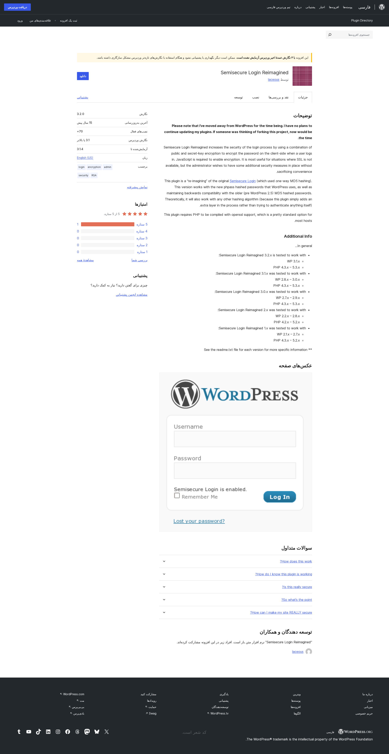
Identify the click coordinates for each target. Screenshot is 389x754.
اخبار (370, 700)
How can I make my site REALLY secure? (281, 612)
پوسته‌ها (296, 700)
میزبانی (368, 707)
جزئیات (303, 97)
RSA (94, 175)
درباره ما (367, 694)
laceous (273, 79)
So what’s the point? (296, 600)
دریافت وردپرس (17, 7)
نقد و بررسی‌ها (279, 97)
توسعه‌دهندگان (220, 707)
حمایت (150, 707)
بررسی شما (139, 260)
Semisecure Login (243, 181)
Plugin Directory (362, 20)
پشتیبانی (82, 97)
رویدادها (151, 700)
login (81, 167)
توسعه (238, 97)
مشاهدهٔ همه (85, 260)
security (83, 175)
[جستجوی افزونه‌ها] (330, 35)
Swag (150, 713)
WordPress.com (72, 694)
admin (107, 167)
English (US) (85, 157)
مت (80, 700)
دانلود (83, 76)
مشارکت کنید (148, 694)
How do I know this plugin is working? (283, 574)
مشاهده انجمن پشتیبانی (131, 294)
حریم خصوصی (364, 713)
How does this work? (296, 561)
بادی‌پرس (77, 713)
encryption (94, 167)
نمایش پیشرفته (137, 187)
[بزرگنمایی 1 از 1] (307, 378)
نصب (255, 97)
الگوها (297, 713)
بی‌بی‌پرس (76, 707)
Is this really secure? (297, 587)
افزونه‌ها (296, 707)
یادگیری (224, 694)
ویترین (297, 694)
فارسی (330, 732)
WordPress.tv (218, 713)
